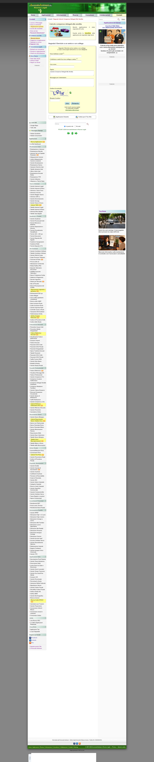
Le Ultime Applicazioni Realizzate (36, 623)
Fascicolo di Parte (35, 259)
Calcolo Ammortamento (36, 199)
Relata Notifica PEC (35, 265)
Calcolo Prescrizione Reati (37, 457)
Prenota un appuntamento (37, 51)
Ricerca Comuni (34, 598)
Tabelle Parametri (35, 353)
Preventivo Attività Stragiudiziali (35, 329)
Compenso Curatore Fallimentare (36, 379)
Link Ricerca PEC (35, 620)
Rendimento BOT (35, 503)
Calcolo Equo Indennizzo (37, 435)
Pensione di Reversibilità (37, 476)
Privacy (114, 747)
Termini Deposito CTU (36, 246)
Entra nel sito (34, 31)
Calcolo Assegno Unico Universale (36, 551)
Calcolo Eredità (34, 466)
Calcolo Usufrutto (35, 471)
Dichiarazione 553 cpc (36, 293)
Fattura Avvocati (34, 342)
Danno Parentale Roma (37, 425)
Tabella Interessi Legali (36, 207)
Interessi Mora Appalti (36, 211)
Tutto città (33, 127)
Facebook (34, 637)
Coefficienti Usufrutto (36, 473)
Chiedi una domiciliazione (37, 53)
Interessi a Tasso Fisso (36, 190)
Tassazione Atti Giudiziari (37, 311)
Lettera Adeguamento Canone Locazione (36, 160)
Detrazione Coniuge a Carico (36, 519)
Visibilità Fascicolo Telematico (35, 272)
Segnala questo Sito (35, 646)
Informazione (61, 15)
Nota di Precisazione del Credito (37, 286)
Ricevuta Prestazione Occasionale (36, 393)
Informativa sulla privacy (72, 110)
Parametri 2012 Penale (36, 357)
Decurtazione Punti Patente (38, 559)
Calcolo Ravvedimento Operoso (36, 543)
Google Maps (34, 125)
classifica (88, 33)
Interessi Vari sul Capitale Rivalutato (37, 154)
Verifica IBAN (34, 593)
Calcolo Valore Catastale (37, 482)
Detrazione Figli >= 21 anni (37, 514)
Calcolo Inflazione (35, 179)
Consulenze (90, 15)
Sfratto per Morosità (36, 281)
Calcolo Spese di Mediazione (35, 396)
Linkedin (34, 640)
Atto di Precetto (34, 283)
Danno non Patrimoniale (37, 423)
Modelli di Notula (35, 363)
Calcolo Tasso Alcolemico (37, 561)
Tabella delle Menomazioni (37, 445)
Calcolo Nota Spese (35, 361)
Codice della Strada (35, 322)
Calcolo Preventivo (35, 410)
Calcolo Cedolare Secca (37, 494)
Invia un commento (35, 24)
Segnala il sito (34, 44)
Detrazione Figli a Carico (37, 517)
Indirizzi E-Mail (34, 60)
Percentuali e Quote (36, 581)
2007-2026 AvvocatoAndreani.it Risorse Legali (72, 129)
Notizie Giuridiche (35, 133)
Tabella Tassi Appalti (36, 213)
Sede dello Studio (35, 58)
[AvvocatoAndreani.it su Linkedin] (77, 743)
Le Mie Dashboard (35, 144)
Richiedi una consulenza (37, 49)
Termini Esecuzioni (35, 236)
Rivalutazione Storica (36, 165)
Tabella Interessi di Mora (37, 209)
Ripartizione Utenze (35, 585)
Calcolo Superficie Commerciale (35, 489)
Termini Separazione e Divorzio (36, 227)
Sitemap (76, 747)
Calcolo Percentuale (36, 579)
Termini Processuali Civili (37, 221)
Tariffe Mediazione (35, 399)
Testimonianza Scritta (36, 314)
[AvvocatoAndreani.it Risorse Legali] (40, 6)
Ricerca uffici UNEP (35, 301)
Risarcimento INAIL (35, 433)
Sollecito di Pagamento (36, 277)
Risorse (75, 15)
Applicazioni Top (34, 629)
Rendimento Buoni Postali (37, 507)
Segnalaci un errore (35, 42)
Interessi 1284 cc (35, 196)
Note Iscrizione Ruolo (36, 303)
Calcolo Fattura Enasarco (37, 390)
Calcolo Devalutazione (36, 163)
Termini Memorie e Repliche (35, 223)
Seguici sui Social (35, 62)
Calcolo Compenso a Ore (37, 401)
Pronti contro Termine (36, 505)
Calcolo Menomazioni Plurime (36, 430)
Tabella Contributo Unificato (38, 253)
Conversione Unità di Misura (36, 608)
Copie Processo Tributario (37, 257)
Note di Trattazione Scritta (37, 275)
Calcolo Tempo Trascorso (37, 571)
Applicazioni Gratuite (62, 117)
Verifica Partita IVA (35, 591)
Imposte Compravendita (37, 492)
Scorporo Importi (35, 340)
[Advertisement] (37, 94)
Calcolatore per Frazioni (37, 604)
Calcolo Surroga (34, 201)
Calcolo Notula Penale (36, 365)
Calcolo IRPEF (34, 512)
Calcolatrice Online (35, 412)
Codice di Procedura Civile (37, 320)
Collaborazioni (105, 15)
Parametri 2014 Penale (36, 346)
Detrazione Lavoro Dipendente (35, 525)
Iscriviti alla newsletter (36, 28)
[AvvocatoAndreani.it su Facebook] (74, 743)
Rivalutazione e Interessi (37, 149)
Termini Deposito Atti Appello (36, 239)
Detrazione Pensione (36, 530)
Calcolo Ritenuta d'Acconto (37, 407)
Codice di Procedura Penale (36, 459)
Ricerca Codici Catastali (37, 486)
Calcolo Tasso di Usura (36, 203)
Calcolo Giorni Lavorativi (37, 569)
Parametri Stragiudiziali (36, 349)
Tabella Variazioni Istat (36, 169)
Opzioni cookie (121, 747)
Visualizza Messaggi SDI (37, 373)
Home (33, 15)
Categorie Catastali (35, 484)
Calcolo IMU (33, 480)
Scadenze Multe (34, 244)
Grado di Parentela (35, 478)
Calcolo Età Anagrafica (36, 595)
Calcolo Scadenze (35, 218)
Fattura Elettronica (35, 370)
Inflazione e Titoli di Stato (37, 181)
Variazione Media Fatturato (38, 583)
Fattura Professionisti (36, 375)
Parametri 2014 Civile (36, 344)
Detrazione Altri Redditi (36, 528)
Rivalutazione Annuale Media (36, 174)
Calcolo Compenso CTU (37, 377)
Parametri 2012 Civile (36, 355)
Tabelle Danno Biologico (37, 437)
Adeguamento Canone (36, 157)
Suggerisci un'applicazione (37, 40)
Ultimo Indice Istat (35, 171)
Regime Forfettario (35, 548)
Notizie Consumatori (36, 135)
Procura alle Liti (34, 261)
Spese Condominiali (36, 498)
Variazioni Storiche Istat (36, 167)
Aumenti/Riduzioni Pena (37, 450)
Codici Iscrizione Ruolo (36, 305)
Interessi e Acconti (35, 192)
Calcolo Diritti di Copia (36, 255)
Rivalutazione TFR (35, 177)
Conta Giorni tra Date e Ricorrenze (36, 566)
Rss (33, 642)
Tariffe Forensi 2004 (36, 359)
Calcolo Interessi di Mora (37, 188)
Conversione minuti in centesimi (36, 612)
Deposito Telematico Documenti (36, 268)
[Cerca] (87, 124)
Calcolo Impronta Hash (36, 307)
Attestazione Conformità (37, 263)
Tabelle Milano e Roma (36, 443)
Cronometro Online (35, 615)
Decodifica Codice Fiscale (37, 589)
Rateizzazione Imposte (36, 546)
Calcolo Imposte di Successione (35, 468)
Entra (123, 19)
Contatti (119, 15)
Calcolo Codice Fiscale (36, 587)
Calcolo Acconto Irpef (36, 538)
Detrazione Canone (35, 536)
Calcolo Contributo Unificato (38, 251)
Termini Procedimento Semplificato (36, 231)
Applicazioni (46, 15)
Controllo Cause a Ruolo (37, 309)
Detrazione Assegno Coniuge (36, 533)
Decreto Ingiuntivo (35, 279)
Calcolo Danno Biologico (37, 417)
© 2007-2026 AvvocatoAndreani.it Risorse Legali (97, 747)
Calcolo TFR (33, 554)
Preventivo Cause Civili (36, 327)
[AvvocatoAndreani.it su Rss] (79, 743)
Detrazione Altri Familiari (37, 522)
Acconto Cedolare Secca (37, 540)
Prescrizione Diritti (35, 563)
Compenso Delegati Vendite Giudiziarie (38, 383)
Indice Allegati (34, 295)
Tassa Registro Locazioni (37, 496)
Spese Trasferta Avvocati (37, 351)
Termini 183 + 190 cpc (36, 234)
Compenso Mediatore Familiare (36, 387)
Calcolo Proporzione (36, 606)
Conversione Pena (35, 452)
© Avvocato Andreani (36, 648)
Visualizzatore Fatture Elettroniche (36, 337)
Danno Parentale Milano (37, 427)
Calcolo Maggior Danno (37, 194)
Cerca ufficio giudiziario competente (36, 298)
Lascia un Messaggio (36, 22)
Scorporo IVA (34, 577)
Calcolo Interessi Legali (36, 186)
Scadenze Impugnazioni (37, 242)
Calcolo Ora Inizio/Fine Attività (36, 574)
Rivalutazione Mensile (36, 151)
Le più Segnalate (35, 631)
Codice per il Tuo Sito (85, 117)
